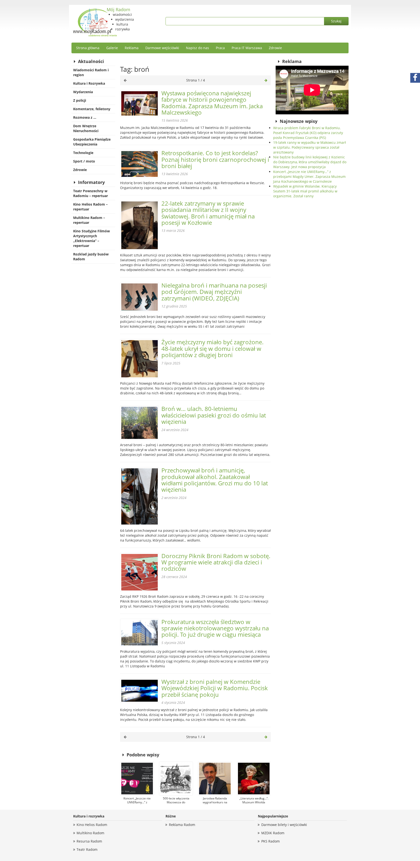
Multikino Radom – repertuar (89, 220)
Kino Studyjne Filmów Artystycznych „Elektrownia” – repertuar (91, 238)
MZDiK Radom (272, 833)
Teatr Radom (87, 849)
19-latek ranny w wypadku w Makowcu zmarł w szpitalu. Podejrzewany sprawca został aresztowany (309, 147)
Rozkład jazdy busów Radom (91, 256)
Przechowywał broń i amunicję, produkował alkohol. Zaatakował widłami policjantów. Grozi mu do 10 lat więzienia (214, 479)
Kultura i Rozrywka (89, 83)
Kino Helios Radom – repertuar (90, 206)
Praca (220, 47)
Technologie (83, 152)
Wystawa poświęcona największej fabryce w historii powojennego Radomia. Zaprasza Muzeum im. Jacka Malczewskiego (212, 102)
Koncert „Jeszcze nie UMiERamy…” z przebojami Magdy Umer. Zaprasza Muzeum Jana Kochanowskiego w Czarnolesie (309, 176)
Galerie (112, 47)
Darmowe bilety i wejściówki (284, 824)
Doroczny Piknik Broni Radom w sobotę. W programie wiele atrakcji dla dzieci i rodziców (215, 562)
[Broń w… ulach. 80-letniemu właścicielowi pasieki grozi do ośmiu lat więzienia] (139, 423)
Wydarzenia (83, 92)
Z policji (79, 100)
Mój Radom (118, 9)
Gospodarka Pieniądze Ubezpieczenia (92, 141)
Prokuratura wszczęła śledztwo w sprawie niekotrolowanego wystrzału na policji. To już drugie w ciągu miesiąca (215, 628)
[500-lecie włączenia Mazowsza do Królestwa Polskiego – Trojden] (176, 778)
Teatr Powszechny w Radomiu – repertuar (90, 193)
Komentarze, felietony (91, 109)
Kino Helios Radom (92, 824)
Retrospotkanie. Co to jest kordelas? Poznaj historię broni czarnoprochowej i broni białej (215, 159)
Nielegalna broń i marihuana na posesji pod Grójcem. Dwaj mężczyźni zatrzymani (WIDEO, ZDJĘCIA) (214, 291)
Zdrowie (275, 47)
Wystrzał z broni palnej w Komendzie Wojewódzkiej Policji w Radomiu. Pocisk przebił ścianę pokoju (214, 688)
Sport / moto (84, 161)
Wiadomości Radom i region (91, 72)
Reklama (132, 47)
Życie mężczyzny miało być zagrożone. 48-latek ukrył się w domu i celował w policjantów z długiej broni (212, 348)
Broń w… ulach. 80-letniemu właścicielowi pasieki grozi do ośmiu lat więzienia (213, 415)
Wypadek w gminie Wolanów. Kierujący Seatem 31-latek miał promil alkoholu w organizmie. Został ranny (305, 191)
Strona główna (87, 47)
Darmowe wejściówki (162, 47)
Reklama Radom (182, 824)
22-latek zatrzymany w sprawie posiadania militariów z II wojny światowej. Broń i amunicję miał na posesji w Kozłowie (208, 213)
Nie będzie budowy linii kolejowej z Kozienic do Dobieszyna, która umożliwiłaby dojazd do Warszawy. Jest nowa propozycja (309, 162)
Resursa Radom (89, 841)
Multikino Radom (90, 833)
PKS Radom (270, 841)
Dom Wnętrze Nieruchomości (85, 128)
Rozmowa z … (84, 117)
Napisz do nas (197, 47)
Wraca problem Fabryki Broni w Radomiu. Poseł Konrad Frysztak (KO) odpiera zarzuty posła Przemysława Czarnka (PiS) (308, 133)
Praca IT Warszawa (247, 47)
